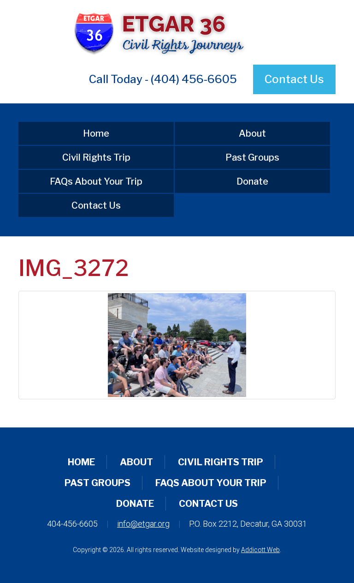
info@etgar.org (143, 524)
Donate (252, 181)
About (252, 133)
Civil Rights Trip (96, 157)
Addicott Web (260, 549)
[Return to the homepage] (176, 32)
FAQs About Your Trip (96, 181)
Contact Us (294, 79)
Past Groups (252, 157)
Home (96, 133)
